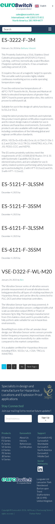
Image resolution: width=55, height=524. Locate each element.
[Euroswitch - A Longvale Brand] (17, 481)
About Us (24, 437)
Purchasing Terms (44, 510)
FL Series (6, 443)
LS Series (6, 450)
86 (22, 366)
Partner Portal (35, 513)
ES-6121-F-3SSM (21, 249)
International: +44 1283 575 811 (27, 17)
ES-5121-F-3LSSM (23, 184)
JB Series (6, 456)
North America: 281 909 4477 (27, 20)
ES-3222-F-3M (18, 40)
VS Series (6, 447)
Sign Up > (45, 419)
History (23, 440)
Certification (26, 447)
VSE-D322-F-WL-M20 (27, 271)
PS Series (6, 453)
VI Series (6, 459)
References (25, 443)
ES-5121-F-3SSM (21, 206)
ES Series (6, 437)
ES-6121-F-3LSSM (23, 228)
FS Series (6, 440)
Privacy (32, 510)
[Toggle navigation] (50, 29)
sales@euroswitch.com (27, 14)
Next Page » (32, 366)
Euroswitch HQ (45, 437)
